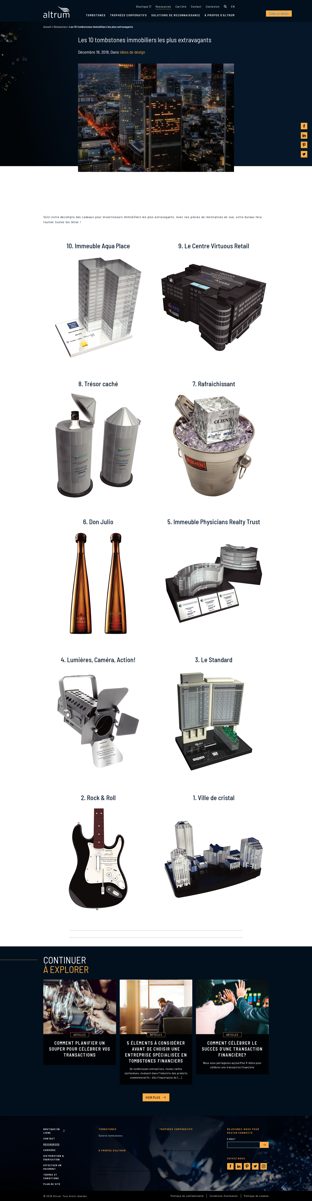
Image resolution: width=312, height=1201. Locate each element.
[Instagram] (263, 1166)
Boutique (142, 6)
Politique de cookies (256, 1195)
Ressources (163, 6)
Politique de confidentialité (187, 1195)
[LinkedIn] (304, 135)
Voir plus (153, 1097)
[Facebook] (304, 126)
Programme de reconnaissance (178, 1150)
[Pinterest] (304, 145)
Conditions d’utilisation (224, 1195)
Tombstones (96, 15)
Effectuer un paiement (52, 1167)
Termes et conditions (51, 1176)
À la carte (165, 1170)
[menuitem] (233, 6)
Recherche (225, 6)
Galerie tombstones (111, 1135)
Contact (196, 6)
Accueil (47, 26)
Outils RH (165, 1166)
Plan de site (51, 1183)
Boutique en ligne (51, 1131)
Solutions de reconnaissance (175, 15)
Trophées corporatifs (128, 15)
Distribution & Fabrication (53, 1157)
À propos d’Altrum (112, 1150)
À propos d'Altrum (220, 15)
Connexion (213, 6)
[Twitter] (304, 154)
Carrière (181, 6)
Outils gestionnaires (111, 1166)
